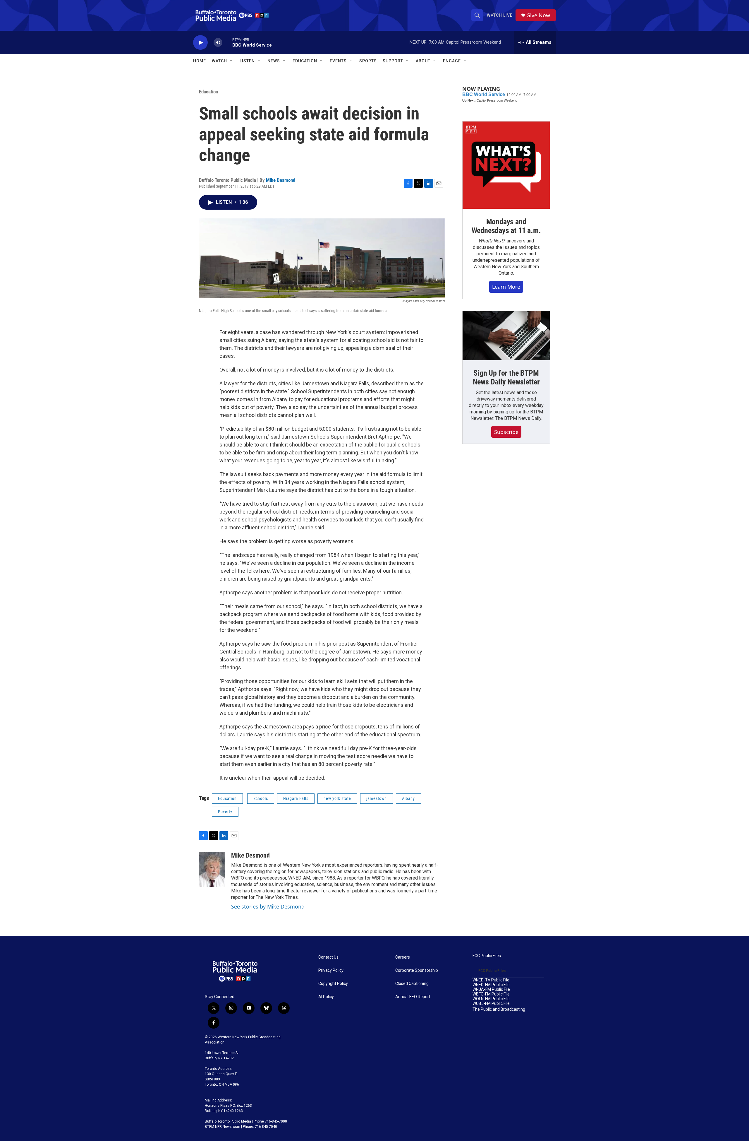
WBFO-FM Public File (491, 994)
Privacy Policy (330, 970)
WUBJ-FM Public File (491, 1003)
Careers (402, 957)
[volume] (218, 42)
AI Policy (326, 997)
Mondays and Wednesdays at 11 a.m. (506, 226)
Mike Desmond (280, 180)
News (273, 61)
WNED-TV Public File (491, 980)
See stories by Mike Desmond (268, 906)
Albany (408, 798)
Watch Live (500, 15)
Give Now (538, 15)
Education (208, 92)
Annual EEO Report (412, 997)
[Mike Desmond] (212, 869)
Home (199, 61)
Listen (247, 61)
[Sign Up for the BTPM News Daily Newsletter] (506, 335)
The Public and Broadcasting (499, 1009)
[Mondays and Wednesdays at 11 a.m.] (506, 165)
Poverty (225, 811)
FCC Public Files (487, 956)
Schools (260, 798)
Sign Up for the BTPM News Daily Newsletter (506, 377)
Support (393, 61)
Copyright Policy (333, 983)
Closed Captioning (412, 983)
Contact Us (328, 957)
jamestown (376, 798)
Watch (219, 61)
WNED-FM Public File (491, 985)
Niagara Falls (295, 798)
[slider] (227, 42)
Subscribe (506, 431)
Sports (368, 61)
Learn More (506, 286)
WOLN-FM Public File (491, 999)
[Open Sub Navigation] (231, 61)
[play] (200, 42)
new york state (337, 798)
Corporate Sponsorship (416, 970)
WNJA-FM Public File (491, 989)
